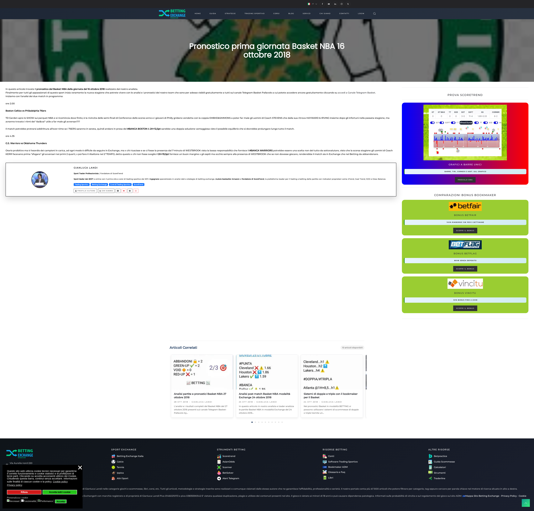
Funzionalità (30, 501)
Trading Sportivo (255, 13)
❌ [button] (80, 467)
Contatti (344, 13)
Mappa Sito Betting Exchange (482, 496)
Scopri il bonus (465, 231)
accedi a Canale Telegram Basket (356, 92)
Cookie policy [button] (60, 481)
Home (198, 13)
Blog (291, 13)
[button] (312, 4)
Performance (46, 501)
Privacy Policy (509, 496)
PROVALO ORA (465, 180)
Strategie (230, 13)
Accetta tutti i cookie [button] (60, 492)
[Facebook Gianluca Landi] (130, 191)
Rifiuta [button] (24, 492)
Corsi (276, 13)
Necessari (14, 501)
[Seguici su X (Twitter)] (347, 4)
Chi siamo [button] (325, 13)
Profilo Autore (86, 191)
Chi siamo (107, 191)
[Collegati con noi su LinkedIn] (335, 4)
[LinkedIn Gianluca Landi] (118, 191)
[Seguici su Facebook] (322, 4)
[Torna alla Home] (172, 13)
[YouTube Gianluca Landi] (124, 191)
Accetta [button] (61, 501)
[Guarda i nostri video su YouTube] (328, 4)
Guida (213, 13)
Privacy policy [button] (14, 485)
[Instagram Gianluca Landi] (136, 191)
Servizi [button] (307, 13)
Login (361, 13)
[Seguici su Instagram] (341, 4)
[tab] (252, 422)
